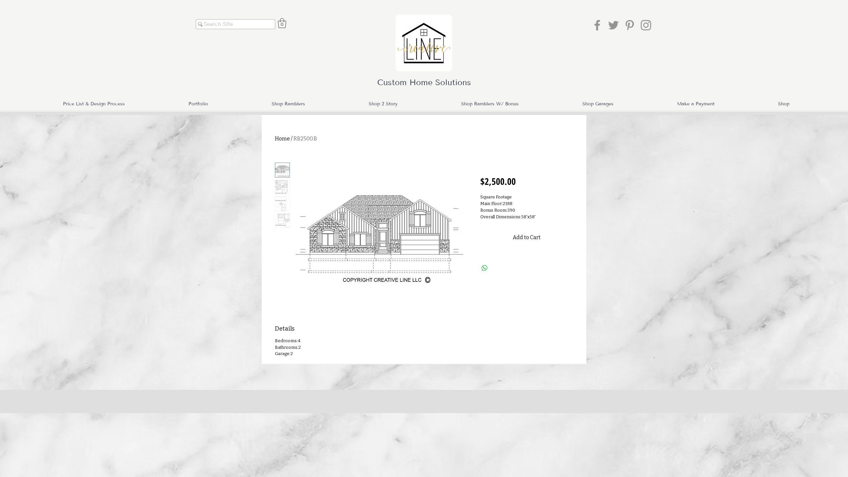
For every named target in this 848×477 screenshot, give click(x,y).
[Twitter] (613, 25)
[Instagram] (646, 25)
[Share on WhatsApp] (485, 268)
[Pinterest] (630, 25)
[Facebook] (597, 25)
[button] (282, 23)
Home (282, 138)
